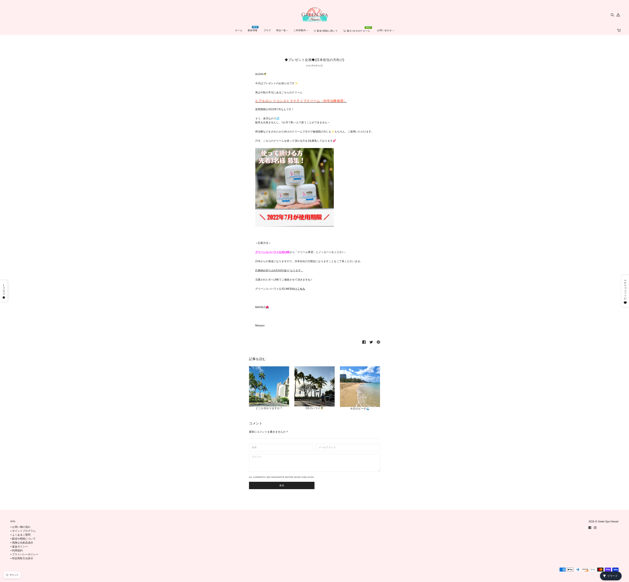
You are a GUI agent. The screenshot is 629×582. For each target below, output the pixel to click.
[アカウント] (618, 14)
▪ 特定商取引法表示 (21, 558)
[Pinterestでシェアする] (378, 342)
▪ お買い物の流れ (20, 526)
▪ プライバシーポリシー (24, 554)
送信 (281, 485)
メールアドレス (326, 447)
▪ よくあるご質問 (20, 534)
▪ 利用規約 (16, 550)
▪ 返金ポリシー (19, 546)
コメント (256, 457)
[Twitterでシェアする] (371, 342)
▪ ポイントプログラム (23, 530)
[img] (612, 14)
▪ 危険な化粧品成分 (21, 542)
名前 (254, 447)
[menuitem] (238, 30)
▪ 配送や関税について (23, 538)
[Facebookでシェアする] (364, 342)
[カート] (619, 31)
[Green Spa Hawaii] (314, 14)
